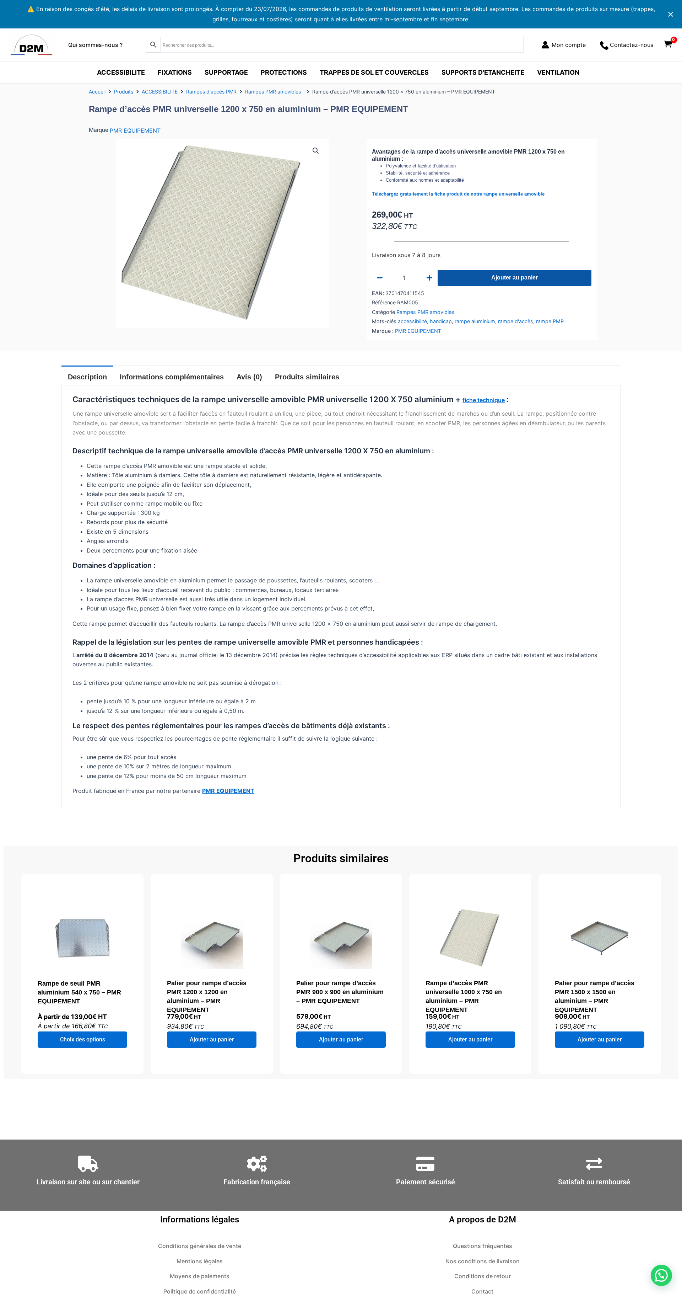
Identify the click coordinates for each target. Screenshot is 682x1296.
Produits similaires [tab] (307, 377)
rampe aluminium (475, 321)
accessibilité (412, 321)
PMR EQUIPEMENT (135, 130)
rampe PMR (550, 321)
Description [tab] (87, 377)
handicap (441, 321)
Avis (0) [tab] (249, 377)
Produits (123, 92)
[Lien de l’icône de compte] (563, 45)
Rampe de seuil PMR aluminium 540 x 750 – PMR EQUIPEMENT (79, 992)
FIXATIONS (175, 72)
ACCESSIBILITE (121, 72)
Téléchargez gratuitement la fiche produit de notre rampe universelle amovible (458, 194)
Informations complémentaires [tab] (172, 377)
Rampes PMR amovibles (274, 92)
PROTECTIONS (284, 72)
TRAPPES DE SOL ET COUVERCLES (374, 72)
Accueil (97, 92)
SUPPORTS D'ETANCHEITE (483, 72)
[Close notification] (670, 14)
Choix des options (82, 1039)
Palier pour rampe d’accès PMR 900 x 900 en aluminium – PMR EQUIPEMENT (340, 992)
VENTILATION (558, 72)
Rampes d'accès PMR (211, 92)
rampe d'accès (515, 321)
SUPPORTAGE (226, 72)
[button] (315, 150)
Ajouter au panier (514, 277)
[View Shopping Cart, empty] (667, 45)
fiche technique (483, 400)
